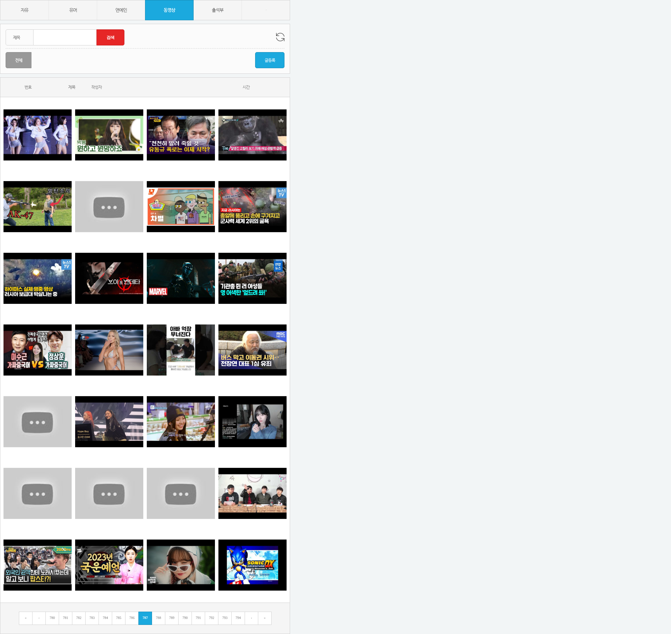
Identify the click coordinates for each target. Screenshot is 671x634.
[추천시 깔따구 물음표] (37, 421)
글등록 (270, 60)
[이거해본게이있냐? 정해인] (252, 565)
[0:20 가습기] (181, 206)
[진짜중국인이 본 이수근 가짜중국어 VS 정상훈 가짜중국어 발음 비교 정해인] (37, 350)
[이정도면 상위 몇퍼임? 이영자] (181, 493)
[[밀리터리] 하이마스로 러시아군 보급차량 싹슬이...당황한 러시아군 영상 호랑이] (37, 278)
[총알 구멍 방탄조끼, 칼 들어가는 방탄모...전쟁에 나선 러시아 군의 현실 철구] (252, 206)
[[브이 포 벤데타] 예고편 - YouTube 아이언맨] (109, 278)
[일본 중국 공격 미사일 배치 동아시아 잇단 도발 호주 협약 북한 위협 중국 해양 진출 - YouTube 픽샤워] (37, 493)
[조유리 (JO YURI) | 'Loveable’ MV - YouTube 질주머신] (181, 565)
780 (52, 618)
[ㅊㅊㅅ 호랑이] (109, 350)
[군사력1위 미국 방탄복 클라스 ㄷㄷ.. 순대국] (37, 206)
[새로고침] (280, 37)
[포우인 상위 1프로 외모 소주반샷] (252, 135)
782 (78, 618)
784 (105, 618)
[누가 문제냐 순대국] (181, 350)
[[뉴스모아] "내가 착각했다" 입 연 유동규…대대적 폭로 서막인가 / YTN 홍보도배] (181, 135)
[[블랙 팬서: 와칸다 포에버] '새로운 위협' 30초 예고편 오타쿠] (181, 278)
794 (238, 618)
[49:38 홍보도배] (252, 493)
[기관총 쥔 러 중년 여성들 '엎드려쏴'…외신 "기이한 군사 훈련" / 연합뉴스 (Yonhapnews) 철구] (252, 278)
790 (185, 618)
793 (225, 618)
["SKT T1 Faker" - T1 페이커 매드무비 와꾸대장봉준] (109, 206)
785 (118, 618)
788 (158, 618)
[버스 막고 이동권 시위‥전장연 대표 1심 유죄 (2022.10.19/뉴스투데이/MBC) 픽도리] (252, 350)
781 (65, 618)
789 (171, 618)
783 (92, 618)
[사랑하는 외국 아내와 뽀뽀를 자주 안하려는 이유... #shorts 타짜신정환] (109, 493)
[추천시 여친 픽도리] (252, 421)
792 (211, 618)
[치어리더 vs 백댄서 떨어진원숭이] (37, 135)
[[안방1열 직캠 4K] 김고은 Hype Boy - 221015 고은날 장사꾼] (109, 421)
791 (198, 618)
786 (132, 618)
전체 (18, 60)
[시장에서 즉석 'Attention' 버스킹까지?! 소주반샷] (181, 421)
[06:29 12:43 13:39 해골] (37, 565)
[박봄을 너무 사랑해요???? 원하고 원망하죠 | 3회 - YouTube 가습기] (109, 135)
